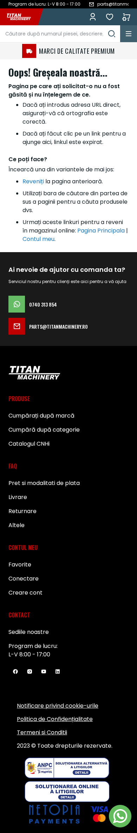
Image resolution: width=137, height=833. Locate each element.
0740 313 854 (43, 304)
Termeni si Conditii (42, 732)
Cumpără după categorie (44, 430)
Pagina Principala (101, 231)
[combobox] (60, 33)
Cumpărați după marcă (41, 416)
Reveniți (33, 181)
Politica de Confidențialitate (55, 719)
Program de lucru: (33, 646)
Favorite (110, 17)
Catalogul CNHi (29, 444)
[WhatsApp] (120, 816)
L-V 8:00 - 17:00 (29, 654)
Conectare (23, 579)
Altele (16, 525)
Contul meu (38, 239)
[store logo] (22, 16)
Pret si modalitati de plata (44, 483)
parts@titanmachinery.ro (58, 326)
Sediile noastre (28, 632)
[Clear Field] (111, 33)
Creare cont (25, 593)
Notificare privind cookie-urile (57, 706)
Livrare (17, 497)
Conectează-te (93, 17)
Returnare (22, 511)
